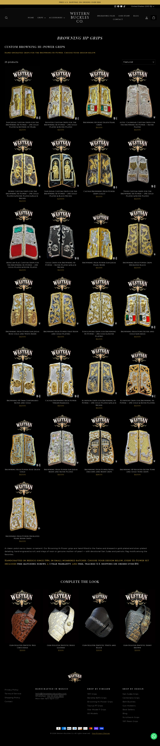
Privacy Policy (11, 690)
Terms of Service (13, 693)
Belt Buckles (129, 702)
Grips (40, 18)
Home (31, 18)
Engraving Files (106, 16)
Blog (136, 16)
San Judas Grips (130, 694)
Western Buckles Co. (80, 17)
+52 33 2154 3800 (55, 696)
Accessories (56, 18)
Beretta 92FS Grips (96, 698)
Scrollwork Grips (131, 717)
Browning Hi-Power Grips (100, 702)
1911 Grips (92, 694)
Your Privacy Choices (101, 733)
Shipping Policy (12, 697)
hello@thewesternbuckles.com (51, 693)
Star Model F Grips (96, 709)
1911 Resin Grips (130, 721)
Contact (118, 19)
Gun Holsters (129, 706)
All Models (92, 713)
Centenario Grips (131, 698)
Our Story (124, 16)
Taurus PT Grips (95, 706)
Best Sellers (129, 709)
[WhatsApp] (154, 736)
